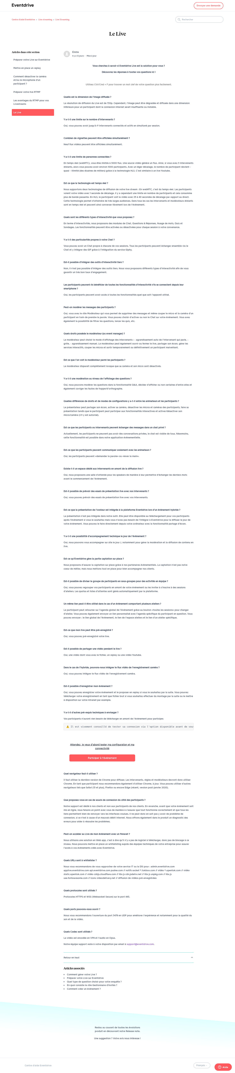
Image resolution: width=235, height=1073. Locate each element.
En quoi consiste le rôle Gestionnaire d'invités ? (92, 985)
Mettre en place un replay (27, 68)
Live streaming (45, 19)
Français (201, 1065)
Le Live (17, 112)
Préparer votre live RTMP (26, 92)
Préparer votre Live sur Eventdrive (31, 59)
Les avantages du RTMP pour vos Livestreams (31, 102)
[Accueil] (23, 7)
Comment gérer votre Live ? (82, 974)
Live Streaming (62, 19)
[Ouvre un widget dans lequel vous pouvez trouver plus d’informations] (223, 1067)
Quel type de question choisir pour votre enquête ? (94, 981)
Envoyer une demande (208, 5)
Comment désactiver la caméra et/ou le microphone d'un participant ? (29, 80)
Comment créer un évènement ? (84, 988)
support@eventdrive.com (140, 944)
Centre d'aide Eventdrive (23, 19)
